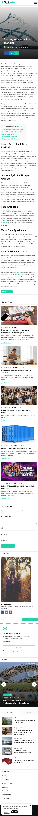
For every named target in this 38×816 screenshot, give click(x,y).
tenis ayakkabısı (19, 274)
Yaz (7, 239)
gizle (19, 126)
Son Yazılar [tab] (9, 712)
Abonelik (19, 647)
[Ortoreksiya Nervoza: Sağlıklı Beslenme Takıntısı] (19, 355)
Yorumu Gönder (8, 546)
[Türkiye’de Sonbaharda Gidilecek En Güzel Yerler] (7, 720)
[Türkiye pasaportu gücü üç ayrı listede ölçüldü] (7, 761)
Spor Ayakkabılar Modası (10, 139)
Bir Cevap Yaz (6, 291)
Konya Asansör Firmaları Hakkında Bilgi (16, 448)
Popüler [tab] (28, 712)
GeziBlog (4, 776)
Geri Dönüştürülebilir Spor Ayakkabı (14, 132)
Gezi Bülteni (10, 47)
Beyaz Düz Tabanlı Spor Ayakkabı (13, 129)
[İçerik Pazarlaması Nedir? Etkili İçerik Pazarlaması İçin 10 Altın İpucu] (19, 315)
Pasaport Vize (6, 791)
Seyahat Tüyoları (7, 783)
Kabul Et (14, 811)
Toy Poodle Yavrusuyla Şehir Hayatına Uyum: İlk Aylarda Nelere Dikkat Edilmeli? (24, 732)
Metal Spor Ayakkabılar (10, 136)
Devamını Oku (6, 342)
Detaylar (6, 812)
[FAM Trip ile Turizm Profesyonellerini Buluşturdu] (7, 751)
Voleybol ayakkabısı (15, 168)
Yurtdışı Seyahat (6, 794)
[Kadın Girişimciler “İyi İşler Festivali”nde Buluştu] (19, 395)
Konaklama (5, 787)
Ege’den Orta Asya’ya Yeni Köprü (18, 703)
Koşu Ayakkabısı (8, 134)
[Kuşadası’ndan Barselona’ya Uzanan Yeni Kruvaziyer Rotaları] (7, 741)
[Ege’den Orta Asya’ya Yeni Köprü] (19, 684)
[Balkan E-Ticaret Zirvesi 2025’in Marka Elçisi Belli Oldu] (19, 471)
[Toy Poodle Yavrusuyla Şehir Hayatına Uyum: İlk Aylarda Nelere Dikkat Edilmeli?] (7, 730)
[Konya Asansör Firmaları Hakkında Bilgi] (19, 433)
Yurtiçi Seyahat (6, 798)
